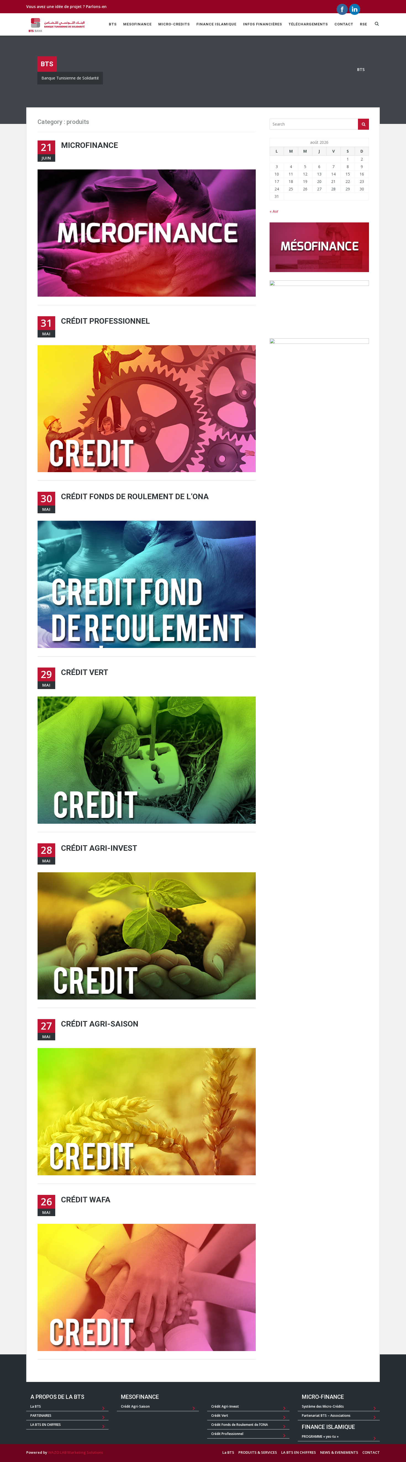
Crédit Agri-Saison (99, 1023)
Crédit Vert (84, 672)
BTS (113, 24)
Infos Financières (262, 24)
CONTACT (343, 24)
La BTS (35, 1406)
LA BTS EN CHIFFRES (45, 1424)
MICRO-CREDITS (174, 24)
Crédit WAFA (85, 1199)
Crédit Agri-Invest (99, 848)
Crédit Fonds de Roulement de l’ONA (135, 496)
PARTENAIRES (40, 1415)
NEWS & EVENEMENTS (339, 1452)
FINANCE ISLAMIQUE (216, 24)
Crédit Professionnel (105, 321)
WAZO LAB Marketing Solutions (75, 1452)
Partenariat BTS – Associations (326, 1415)
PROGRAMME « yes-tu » (320, 1436)
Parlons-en (96, 6)
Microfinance (89, 145)
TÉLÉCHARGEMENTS (308, 24)
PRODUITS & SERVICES (257, 1452)
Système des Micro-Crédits (323, 1406)
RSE (363, 24)
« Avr (274, 211)
